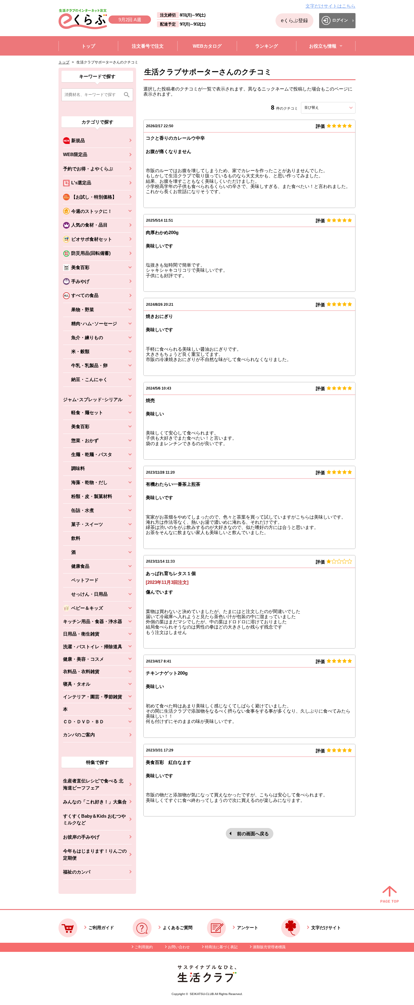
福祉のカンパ (76, 871)
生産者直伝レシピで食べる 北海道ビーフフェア (93, 784)
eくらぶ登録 (294, 20)
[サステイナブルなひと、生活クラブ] (207, 980)
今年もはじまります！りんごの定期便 (95, 854)
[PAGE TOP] (389, 895)
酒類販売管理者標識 (269, 947)
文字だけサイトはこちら (330, 6)
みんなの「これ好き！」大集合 (95, 801)
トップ (63, 62)
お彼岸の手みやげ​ (81, 837)
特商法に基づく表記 (221, 947)
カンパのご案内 (79, 734)
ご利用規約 (144, 947)
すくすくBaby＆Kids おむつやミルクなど (94, 819)
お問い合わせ (179, 947)
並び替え (322, 107)
